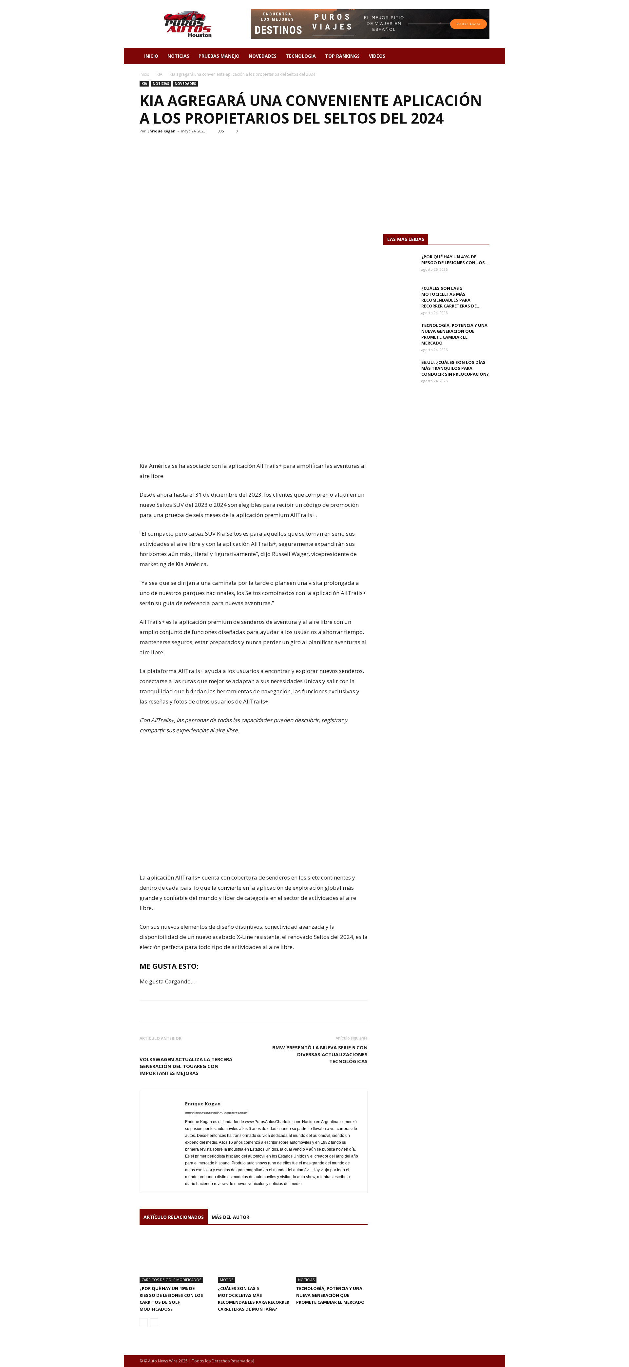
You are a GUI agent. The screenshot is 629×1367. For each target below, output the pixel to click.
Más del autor (230, 1217)
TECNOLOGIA (301, 56)
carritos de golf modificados (171, 1279)
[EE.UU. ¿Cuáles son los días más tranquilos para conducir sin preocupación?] (399, 370)
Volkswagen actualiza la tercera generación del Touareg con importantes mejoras (186, 1066)
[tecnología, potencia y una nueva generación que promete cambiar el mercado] (332, 1258)
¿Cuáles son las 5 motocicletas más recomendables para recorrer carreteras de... (451, 297)
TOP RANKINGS (342, 56)
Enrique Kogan (161, 131)
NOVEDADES (262, 56)
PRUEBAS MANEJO (219, 56)
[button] (481, 56)
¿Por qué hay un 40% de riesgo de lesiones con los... (455, 260)
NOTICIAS (178, 56)
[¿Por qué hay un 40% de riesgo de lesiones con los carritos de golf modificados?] (175, 1258)
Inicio (144, 74)
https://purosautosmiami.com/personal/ (216, 1113)
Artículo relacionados (173, 1217)
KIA (159, 74)
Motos (226, 1279)
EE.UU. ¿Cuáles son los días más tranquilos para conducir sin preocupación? (455, 368)
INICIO (151, 56)
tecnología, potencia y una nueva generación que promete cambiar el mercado (330, 1295)
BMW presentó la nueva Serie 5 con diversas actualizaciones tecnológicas (320, 1054)
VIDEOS (377, 56)
